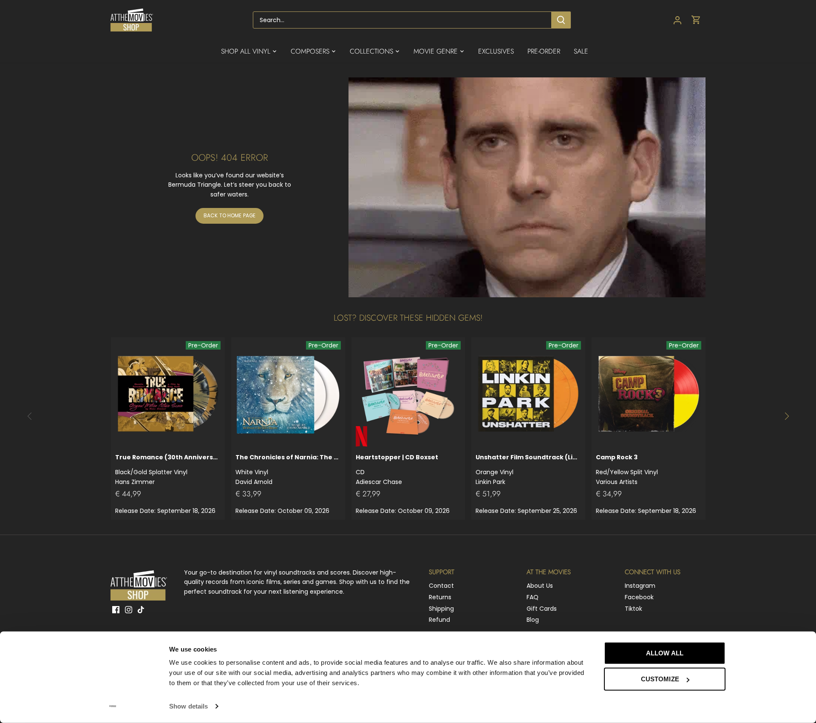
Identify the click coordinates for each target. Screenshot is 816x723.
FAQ (532, 597)
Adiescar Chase (397, 469)
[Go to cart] (696, 20)
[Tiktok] (140, 610)
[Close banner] (744, 645)
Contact (441, 585)
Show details (188, 706)
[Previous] (29, 416)
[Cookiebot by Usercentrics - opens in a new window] (113, 706)
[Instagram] (128, 610)
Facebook (639, 597)
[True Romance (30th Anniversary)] (168, 394)
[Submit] (561, 19)
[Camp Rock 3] (648, 394)
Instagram (640, 585)
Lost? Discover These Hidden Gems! (408, 318)
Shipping (441, 608)
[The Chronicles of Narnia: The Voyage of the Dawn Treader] (288, 394)
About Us (540, 585)
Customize (660, 679)
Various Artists (627, 469)
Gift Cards (542, 608)
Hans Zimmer (168, 469)
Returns (440, 597)
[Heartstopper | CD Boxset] (408, 394)
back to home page (229, 215)
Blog (533, 619)
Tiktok (633, 608)
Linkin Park (528, 469)
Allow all (664, 653)
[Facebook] (115, 610)
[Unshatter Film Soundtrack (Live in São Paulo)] (528, 394)
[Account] (677, 20)
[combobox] (402, 19)
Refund (439, 619)
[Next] (786, 416)
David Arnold (288, 469)
